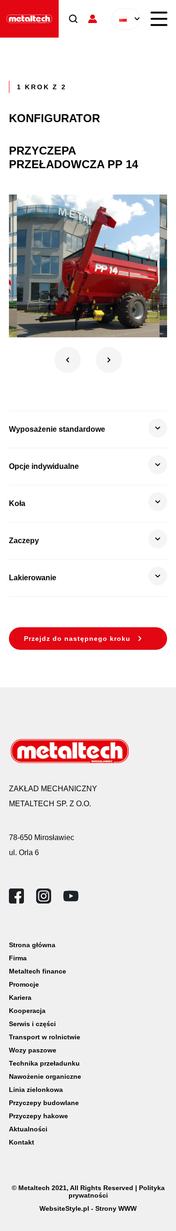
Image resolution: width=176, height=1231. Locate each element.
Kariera (20, 997)
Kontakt (21, 1142)
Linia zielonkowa (36, 1089)
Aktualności (28, 1129)
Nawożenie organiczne (45, 1076)
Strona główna (32, 945)
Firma (18, 958)
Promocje (24, 984)
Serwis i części (32, 1024)
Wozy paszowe (32, 1050)
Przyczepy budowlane (44, 1102)
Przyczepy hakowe (38, 1116)
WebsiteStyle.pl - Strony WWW (88, 1208)
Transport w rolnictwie (44, 1037)
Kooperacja (27, 1010)
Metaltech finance (37, 971)
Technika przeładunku (44, 1063)
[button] (67, 360)
